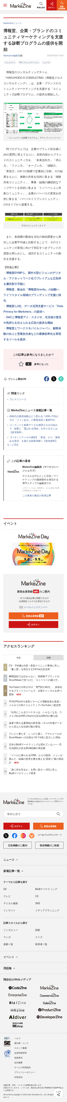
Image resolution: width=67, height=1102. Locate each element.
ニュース (46, 62)
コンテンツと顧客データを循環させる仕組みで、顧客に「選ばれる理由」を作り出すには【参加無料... (33, 428)
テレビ (7, 896)
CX (36, 896)
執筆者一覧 (41, 944)
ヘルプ (17, 1038)
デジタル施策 (10, 903)
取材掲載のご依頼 (49, 845)
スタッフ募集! (20, 1047)
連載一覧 (8, 944)
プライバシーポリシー (24, 1072)
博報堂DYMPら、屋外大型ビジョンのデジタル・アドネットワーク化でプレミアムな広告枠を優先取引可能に (32, 278)
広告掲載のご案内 (17, 845)
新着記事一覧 (11, 871)
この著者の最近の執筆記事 (36, 495)
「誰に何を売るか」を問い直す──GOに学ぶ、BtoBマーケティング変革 (34, 771)
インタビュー (10, 930)
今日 (18, 657)
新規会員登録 (34, 615)
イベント (8, 957)
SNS (37, 903)
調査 (37, 930)
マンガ (7, 937)
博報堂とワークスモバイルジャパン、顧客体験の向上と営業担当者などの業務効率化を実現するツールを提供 (32, 333)
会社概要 (18, 1062)
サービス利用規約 (22, 1067)
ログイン (35, 624)
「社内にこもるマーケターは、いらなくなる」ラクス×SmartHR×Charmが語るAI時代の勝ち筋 (35, 713)
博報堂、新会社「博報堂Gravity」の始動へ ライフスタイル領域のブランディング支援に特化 (32, 294)
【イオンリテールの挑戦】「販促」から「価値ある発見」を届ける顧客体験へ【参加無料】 (34, 438)
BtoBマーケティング (46, 889)
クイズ (38, 937)
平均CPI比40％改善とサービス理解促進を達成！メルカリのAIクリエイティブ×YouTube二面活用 (35, 703)
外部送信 (18, 1076)
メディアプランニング (47, 910)
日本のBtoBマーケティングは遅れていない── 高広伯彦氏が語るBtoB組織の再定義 (35, 746)
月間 (48, 657)
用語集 (7, 968)
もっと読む (13, 444)
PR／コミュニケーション (29, 62)
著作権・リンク (21, 1042)
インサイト (9, 910)
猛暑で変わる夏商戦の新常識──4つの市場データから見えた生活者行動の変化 (35, 724)
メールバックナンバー (36, 607)
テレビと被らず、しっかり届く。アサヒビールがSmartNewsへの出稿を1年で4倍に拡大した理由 (35, 735)
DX (5, 889)
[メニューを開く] (5, 5)
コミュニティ (10, 62)
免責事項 (18, 1057)
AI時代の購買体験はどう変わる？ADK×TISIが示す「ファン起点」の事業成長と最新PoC (33, 417)
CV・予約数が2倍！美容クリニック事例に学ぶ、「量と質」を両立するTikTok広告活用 (35, 667)
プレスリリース (17, 399)
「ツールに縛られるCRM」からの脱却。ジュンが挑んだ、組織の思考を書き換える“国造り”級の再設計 (36, 758)
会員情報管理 (20, 1052)
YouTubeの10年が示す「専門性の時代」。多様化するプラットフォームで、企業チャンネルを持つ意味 (35, 690)
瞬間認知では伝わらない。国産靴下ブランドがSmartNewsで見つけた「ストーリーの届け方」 (34, 678)
